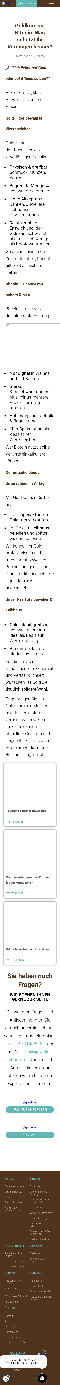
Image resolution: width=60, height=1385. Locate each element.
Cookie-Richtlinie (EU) (16, 1342)
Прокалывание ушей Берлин (41, 1298)
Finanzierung (12, 1301)
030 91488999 (29, 1043)
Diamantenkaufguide (41, 1218)
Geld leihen (36, 1253)
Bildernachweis (13, 1337)
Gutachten (35, 1186)
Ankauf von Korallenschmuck (14, 1209)
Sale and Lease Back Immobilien (41, 1232)
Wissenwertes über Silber (40, 1225)
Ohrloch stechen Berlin (42, 1291)
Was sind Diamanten (41, 1212)
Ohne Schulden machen (38, 1260)
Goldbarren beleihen (15, 1266)
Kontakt (30, 1135)
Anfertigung (36, 1280)
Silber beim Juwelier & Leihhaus (28, 949)
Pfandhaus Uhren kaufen (14, 1254)
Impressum (11, 1326)
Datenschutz (11, 1331)
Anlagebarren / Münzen (13, 1282)
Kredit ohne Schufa (15, 1261)
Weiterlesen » (16, 821)
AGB (7, 1321)
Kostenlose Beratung (18, 1354)
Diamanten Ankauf (15, 1186)
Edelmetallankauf (14, 1191)
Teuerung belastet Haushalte (26, 810)
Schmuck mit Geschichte (12, 1290)
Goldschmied (37, 1207)
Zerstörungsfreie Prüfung (38, 1193)
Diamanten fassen (39, 1286)
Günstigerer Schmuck (16, 1296)
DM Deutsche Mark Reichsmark (40, 1201)
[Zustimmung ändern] (6, 1378)
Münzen (9, 1197)
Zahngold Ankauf (14, 1202)
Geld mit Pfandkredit (41, 1239)
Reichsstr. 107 (17, 1369)
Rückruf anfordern (30, 1109)
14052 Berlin (17, 1370)
